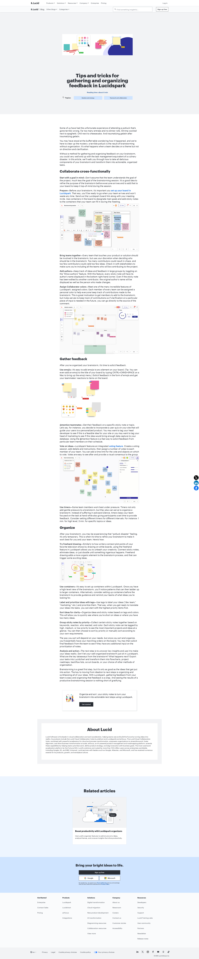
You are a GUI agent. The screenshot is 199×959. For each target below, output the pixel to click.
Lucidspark (66, 902)
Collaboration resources (96, 928)
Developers (141, 902)
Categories (63, 9)
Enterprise (95, 3)
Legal (53, 952)
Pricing (103, 3)
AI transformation (94, 918)
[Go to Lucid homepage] (38, 3)
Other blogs (51, 9)
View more (91, 933)
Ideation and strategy (88, 98)
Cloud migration (93, 908)
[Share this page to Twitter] (196, 477)
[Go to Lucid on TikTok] (168, 952)
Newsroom (116, 908)
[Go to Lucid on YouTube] (158, 952)
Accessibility (117, 928)
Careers (115, 913)
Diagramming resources (96, 923)
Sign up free (162, 9)
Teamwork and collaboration (118, 98)
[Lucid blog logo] (38, 9)
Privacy (45, 952)
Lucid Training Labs (145, 918)
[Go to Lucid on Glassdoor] (163, 952)
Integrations (67, 918)
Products (49, 3)
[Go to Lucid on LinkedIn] (137, 952)
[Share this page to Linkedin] (196, 482)
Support (140, 913)
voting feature (116, 446)
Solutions (60, 3)
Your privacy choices (106, 952)
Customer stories (119, 923)
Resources (72, 3)
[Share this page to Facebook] (196, 488)
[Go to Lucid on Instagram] (148, 952)
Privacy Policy (105, 884)
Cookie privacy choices (68, 952)
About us (116, 902)
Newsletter (141, 933)
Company (83, 3)
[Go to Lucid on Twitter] (143, 952)
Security (140, 908)
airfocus (65, 913)
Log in (165, 3)
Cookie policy (85, 952)
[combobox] (134, 9)
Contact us (116, 918)
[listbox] (132, 9)
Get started (86, 704)
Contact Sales (42, 908)
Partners (140, 928)
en (34, 952)
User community (143, 923)
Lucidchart (66, 908)
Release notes (142, 939)
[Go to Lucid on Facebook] (153, 952)
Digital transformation (96, 902)
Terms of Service (102, 883)
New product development (98, 913)
